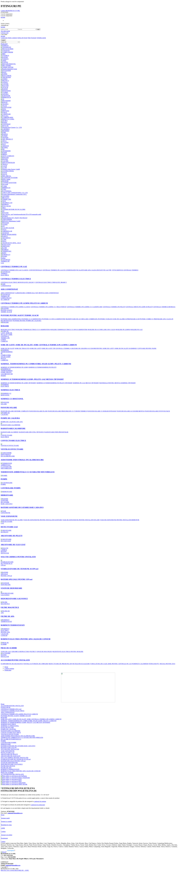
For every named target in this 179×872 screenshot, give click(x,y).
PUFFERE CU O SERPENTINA (32, 319)
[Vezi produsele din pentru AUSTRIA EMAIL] (7, 170)
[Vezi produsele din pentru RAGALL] (4, 115)
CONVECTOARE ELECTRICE (13, 440)
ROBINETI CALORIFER (140, 664)
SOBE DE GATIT (35, 348)
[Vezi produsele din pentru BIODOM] (4, 180)
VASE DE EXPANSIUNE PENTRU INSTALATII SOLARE (81, 520)
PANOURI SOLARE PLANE (38, 411)
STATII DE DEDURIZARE (11, 588)
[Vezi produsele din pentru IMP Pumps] (5, 110)
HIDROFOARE (7, 495)
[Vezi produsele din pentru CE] (2, 98)
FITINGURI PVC (154, 664)
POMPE (4, 479)
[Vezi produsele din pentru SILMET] (4, 120)
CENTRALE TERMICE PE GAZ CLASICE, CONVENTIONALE (21, 270)
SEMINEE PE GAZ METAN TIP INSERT (86, 383)
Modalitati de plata (6, 825)
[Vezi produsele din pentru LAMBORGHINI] (7, 117)
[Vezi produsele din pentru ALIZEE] (4, 224)
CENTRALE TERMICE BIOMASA (164, 307)
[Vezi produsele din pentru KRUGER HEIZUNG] (8, 63)
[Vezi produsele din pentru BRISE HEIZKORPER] (8, 234)
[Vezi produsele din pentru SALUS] (4, 174)
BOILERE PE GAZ (136, 329)
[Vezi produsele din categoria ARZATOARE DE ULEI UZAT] (7, 539)
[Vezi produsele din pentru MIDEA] (4, 154)
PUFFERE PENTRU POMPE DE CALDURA (27, 320)
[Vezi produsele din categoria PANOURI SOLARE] (7, 402)
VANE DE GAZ (6, 651)
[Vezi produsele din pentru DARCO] (4, 235)
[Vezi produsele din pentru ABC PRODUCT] (7, 138)
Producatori (7, 670)
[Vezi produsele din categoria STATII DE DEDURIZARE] (7, 583)
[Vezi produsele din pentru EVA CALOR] (6, 205)
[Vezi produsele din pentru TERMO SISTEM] (7, 67)
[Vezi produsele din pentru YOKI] (3, 189)
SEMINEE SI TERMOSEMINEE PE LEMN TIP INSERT (18, 383)
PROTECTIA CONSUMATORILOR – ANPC (15, 870)
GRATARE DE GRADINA (79, 348)
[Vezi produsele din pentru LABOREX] (5, 128)
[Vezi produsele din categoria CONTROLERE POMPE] (7, 483)
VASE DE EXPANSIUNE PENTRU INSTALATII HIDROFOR (119, 520)
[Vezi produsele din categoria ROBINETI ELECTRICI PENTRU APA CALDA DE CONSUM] (7, 631)
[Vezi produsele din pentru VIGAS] (4, 105)
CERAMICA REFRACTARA (20, 651)
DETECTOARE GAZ (9, 527)
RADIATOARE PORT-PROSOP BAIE (56, 432)
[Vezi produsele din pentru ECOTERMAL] (6, 190)
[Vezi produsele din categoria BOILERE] (5, 322)
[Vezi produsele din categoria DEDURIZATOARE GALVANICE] (7, 593)
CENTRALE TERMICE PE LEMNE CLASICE (15, 307)
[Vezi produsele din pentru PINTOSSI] (5, 222)
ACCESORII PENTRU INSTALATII (15, 660)
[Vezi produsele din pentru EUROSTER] (5, 95)
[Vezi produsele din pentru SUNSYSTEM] (6, 107)
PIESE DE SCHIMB (9, 648)
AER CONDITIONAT (9, 289)
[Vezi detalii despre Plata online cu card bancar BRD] (11, 781)
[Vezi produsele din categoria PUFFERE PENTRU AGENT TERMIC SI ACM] (7, 309)
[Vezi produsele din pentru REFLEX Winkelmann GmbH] (10, 220)
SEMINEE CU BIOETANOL (12, 399)
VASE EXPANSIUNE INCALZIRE (12, 520)
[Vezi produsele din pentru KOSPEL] (4, 147)
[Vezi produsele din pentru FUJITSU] (4, 62)
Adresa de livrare (22, 38)
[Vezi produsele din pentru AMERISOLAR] (6, 230)
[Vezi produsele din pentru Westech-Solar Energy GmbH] (10, 169)
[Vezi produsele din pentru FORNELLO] (5, 254)
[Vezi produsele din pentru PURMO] (4, 135)
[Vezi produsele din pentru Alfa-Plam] (4, 137)
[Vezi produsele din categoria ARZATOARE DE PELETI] (7, 531)
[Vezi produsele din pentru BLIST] (3, 72)
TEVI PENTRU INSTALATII (10, 749)
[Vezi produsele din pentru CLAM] (4, 167)
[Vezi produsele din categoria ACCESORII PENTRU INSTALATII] (7, 654)
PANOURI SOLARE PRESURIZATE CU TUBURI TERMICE (67, 411)
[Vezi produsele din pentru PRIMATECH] (6, 97)
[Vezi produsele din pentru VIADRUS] (5, 55)
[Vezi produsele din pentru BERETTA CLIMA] (7, 118)
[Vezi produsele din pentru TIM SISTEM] (6, 77)
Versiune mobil (5, 818)
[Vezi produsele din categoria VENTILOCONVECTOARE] (10, 444)
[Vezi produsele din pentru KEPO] (3, 252)
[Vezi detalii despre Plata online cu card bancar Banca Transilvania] (15, 777)
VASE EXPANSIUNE (9, 516)
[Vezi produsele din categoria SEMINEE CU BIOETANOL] (7, 394)
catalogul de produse (40, 801)
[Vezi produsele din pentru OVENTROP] (5, 123)
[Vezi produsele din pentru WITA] (3, 108)
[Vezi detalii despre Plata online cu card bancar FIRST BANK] (14, 784)
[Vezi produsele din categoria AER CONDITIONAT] (7, 284)
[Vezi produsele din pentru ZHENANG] (5, 246)
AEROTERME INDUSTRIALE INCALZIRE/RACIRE (22, 460)
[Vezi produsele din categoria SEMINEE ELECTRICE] (7, 385)
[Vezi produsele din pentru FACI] (3, 143)
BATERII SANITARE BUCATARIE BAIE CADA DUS (22, 507)
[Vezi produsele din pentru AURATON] (5, 50)
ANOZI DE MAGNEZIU (44, 651)
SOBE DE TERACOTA (22, 348)
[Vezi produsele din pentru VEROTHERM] (6, 219)
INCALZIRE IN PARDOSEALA (11, 739)
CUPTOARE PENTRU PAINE (146, 348)
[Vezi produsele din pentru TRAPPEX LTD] (6, 202)
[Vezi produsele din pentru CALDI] (4, 165)
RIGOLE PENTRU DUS (167, 664)
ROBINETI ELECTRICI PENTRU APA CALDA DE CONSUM (25, 639)
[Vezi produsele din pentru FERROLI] (5, 45)
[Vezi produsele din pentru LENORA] (4, 93)
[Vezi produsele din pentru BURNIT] (4, 88)
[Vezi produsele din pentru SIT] (2, 210)
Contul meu (4, 38)
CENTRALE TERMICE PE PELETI (114, 307)
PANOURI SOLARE (9, 407)
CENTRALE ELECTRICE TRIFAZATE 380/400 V (51, 282)
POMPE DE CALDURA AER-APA (12, 422)
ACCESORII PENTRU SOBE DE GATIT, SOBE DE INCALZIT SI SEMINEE (112, 348)
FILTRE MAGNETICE (10, 607)
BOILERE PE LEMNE (123, 329)
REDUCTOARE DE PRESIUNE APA (60, 664)
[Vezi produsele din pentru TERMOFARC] (6, 251)
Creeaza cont (4, 33)
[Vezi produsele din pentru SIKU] (3, 207)
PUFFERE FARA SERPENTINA (11, 319)
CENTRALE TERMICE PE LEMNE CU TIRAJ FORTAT (48, 307)
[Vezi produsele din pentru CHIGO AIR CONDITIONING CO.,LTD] (14, 192)
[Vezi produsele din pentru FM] (2, 149)
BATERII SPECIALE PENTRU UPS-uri (16, 579)
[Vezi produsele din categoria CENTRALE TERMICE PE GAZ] (7, 261)
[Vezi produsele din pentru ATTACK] (4, 87)
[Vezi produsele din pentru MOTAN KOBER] (7, 48)
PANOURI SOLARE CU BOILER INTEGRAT (102, 411)
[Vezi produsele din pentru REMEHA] (5, 204)
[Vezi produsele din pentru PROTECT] (5, 80)
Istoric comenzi (12, 38)
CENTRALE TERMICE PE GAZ (14, 267)
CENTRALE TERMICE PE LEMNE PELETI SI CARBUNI (24, 303)
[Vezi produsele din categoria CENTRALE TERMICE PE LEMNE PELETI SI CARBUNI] (7, 296)
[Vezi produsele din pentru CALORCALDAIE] (7, 227)
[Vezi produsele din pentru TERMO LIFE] (6, 199)
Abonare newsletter (6, 835)
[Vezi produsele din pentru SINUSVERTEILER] (8, 162)
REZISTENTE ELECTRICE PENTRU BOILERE (67, 651)
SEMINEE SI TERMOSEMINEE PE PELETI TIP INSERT (54, 383)
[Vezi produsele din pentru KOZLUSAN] (6, 244)
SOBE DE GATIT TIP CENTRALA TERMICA (56, 348)
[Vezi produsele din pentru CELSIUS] (4, 103)
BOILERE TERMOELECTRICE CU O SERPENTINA (33, 329)
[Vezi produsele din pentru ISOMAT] (4, 215)
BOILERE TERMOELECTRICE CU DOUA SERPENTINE (69, 329)
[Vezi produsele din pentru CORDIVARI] (6, 113)
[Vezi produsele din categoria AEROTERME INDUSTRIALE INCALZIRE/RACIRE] (8, 454)
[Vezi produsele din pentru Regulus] (4, 122)
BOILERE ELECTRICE (8, 329)
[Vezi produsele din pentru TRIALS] (4, 164)
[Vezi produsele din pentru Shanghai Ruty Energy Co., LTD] (11, 127)
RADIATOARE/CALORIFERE (13, 428)
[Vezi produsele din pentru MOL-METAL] (6, 175)
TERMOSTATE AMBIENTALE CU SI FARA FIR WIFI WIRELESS (28, 472)
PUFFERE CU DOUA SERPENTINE (53, 319)
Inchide (3, 17)
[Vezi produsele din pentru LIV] (3, 225)
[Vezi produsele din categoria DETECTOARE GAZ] (7, 522)
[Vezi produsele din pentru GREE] (3, 60)
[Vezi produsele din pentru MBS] (3, 53)
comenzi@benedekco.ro (14, 813)
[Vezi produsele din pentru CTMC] (4, 239)
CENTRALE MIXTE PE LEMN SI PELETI (139, 307)
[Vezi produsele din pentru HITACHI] (4, 125)
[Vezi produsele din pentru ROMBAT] (5, 249)
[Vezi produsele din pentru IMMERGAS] (5, 187)
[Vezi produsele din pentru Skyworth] (4, 184)
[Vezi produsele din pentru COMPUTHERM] (7, 52)
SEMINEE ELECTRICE (10, 390)
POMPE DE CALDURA (10, 418)
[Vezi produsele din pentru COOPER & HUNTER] (8, 182)
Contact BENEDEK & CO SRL (10, 10)
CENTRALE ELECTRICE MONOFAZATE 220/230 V (18, 282)
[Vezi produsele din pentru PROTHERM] (6, 100)
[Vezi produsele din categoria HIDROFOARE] (6, 491)
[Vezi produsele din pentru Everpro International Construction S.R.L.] (14, 194)
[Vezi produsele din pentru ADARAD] (5, 232)
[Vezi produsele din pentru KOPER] (4, 73)
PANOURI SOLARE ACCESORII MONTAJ (131, 411)
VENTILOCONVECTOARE (12, 449)
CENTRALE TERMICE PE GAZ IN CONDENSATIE (59, 270)
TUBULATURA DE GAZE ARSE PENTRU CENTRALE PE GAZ (111, 664)
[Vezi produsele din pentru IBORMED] (5, 130)
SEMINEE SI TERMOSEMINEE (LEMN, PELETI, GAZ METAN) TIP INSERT (32, 379)
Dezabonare (4, 838)
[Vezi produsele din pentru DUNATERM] (6, 70)
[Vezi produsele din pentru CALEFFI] (4, 142)
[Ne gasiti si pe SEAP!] (3, 851)
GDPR (3, 828)
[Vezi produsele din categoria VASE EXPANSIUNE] (7, 511)
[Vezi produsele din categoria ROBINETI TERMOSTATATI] (7, 620)
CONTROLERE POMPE (11, 488)
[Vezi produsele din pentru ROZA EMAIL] (6, 75)
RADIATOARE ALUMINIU (9, 432)
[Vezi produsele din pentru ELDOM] (4, 57)
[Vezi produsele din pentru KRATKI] (4, 159)
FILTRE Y (33, 651)
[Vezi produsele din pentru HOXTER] (4, 212)
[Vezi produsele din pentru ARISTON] (5, 145)
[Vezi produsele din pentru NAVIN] (4, 172)
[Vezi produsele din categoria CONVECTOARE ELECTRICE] (7, 435)
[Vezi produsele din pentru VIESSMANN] (6, 46)
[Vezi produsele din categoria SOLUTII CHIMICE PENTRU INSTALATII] (7, 550)
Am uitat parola (5, 31)
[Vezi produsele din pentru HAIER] (4, 152)
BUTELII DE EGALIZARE (81, 664)
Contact (3, 841)
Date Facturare (32, 38)
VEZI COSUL (5, 23)
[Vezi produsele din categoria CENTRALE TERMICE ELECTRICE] (7, 273)
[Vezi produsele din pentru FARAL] (4, 112)
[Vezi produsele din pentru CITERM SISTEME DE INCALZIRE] (13, 209)
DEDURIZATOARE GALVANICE (14, 599)
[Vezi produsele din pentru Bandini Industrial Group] (9, 68)
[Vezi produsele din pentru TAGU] (3, 229)
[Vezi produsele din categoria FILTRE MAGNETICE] (7, 602)
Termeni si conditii (6, 821)
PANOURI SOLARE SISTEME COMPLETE (15, 411)
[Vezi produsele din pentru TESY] (3, 200)
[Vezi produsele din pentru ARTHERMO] (6, 150)
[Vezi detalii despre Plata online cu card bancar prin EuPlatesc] (14, 776)
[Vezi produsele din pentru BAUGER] (5, 85)
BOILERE (5, 326)
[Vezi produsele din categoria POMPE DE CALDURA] (7, 413)
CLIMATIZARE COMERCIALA (25, 293)
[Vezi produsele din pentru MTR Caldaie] (5, 179)
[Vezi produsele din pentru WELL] (3, 241)
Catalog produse (9, 668)
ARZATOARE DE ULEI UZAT (13, 545)
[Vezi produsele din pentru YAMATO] (5, 58)
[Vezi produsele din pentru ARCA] (4, 140)
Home (6, 667)
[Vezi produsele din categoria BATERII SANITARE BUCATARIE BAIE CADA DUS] (7, 501)
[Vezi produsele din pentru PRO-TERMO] (6, 65)
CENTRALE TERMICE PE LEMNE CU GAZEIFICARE (84, 307)
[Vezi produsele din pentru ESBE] (3, 132)
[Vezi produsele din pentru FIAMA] (4, 256)
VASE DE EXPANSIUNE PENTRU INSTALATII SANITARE (42, 520)
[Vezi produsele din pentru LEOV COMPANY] (7, 155)
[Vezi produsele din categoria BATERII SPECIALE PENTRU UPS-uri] (7, 573)
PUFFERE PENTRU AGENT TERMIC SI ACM (20, 315)
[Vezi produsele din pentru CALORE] (4, 160)
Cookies (3, 831)
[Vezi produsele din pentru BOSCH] (4, 102)
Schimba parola (41, 38)
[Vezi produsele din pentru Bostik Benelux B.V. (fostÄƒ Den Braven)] (14, 217)
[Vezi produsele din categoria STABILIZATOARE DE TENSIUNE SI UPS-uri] (7, 562)
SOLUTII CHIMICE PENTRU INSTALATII (18, 557)
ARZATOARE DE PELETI (11, 536)
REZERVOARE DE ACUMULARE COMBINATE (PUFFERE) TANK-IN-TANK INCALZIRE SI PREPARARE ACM (102, 319)
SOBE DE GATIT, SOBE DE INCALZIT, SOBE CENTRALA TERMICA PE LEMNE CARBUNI (39, 345)
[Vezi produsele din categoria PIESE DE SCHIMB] (7, 643)
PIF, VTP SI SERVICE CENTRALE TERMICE (123, 270)
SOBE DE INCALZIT (7, 348)
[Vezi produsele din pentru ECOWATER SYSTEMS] (9, 177)
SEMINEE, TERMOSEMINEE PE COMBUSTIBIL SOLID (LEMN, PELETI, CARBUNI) (36, 364)
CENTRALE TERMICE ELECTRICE (16, 279)
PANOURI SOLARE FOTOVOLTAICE (157, 411)
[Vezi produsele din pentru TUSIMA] (4, 92)
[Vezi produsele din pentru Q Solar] (4, 185)
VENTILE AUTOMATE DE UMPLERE (35, 664)
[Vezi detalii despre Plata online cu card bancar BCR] (11, 779)
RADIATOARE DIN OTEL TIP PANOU (31, 432)
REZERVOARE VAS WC (9, 747)
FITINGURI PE (5, 707)
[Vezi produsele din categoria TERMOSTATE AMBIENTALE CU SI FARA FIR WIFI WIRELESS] (7, 465)
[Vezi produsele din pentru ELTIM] (4, 247)
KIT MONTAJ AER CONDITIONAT (47, 293)
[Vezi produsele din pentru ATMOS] (4, 78)
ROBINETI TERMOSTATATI (13, 625)
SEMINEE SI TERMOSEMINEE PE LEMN (14, 367)
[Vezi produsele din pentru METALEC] (5, 197)
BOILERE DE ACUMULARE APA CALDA (102, 329)
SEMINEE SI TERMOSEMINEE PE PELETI (42, 367)
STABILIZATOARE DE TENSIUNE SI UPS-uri (19, 569)
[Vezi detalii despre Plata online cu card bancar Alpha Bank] (13, 782)
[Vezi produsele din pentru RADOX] (4, 133)
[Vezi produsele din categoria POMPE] (4, 475)
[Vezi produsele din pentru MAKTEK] (5, 157)
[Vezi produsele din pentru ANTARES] (5, 195)
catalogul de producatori (38, 805)
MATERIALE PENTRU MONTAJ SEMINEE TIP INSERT (117, 383)
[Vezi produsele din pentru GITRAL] (4, 82)
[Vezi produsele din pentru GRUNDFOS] (6, 237)
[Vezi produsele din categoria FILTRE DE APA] (7, 611)
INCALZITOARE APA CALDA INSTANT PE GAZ (92, 270)
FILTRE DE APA (7, 616)
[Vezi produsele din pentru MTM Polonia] (6, 90)
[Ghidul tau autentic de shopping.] (11, 851)
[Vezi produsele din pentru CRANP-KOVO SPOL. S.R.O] (11, 242)
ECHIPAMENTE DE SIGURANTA (12, 664)
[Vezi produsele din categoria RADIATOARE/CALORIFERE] (10, 423)
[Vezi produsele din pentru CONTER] (4, 83)
